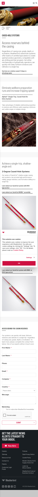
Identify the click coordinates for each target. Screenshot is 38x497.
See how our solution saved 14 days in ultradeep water (14, 72)
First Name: (6, 348)
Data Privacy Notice (28, 454)
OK (19, 263)
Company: (5, 379)
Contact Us (5, 461)
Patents (4, 464)
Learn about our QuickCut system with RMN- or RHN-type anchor (17, 271)
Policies (24, 451)
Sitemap (4, 454)
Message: (5, 394)
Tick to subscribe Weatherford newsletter (20, 409)
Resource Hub (6, 457)
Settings (29, 257)
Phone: (4, 363)
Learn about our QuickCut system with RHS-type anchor (16, 187)
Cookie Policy (18, 250)
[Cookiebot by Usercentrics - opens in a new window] (27, 232)
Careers (4, 451)
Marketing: (6, 407)
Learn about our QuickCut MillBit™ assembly (16, 192)
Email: (4, 371)
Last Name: (6, 355)
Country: (5, 387)
